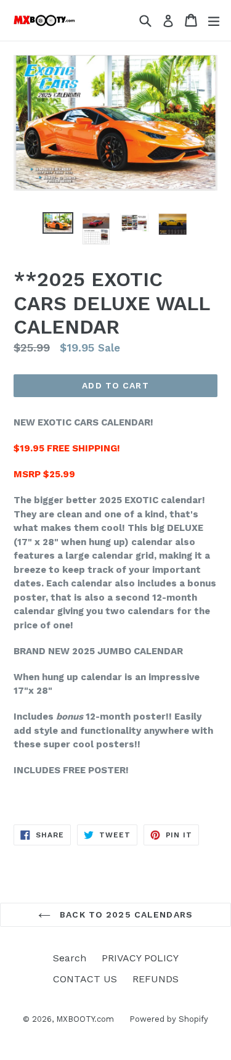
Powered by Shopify (168, 1019)
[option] (58, 223)
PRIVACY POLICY (140, 958)
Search (69, 958)
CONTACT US (85, 979)
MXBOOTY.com (85, 1019)
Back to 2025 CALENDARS (125, 914)
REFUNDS (155, 979)
